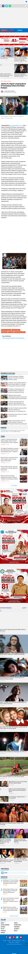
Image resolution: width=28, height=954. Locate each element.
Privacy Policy (11, 942)
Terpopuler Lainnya (14, 916)
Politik (2, 928)
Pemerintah (4, 332)
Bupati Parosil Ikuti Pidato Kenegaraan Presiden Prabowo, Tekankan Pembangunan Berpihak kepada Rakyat (10, 477)
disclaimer (17, 942)
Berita (5, 872)
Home (2, 81)
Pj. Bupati (11, 332)
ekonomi (3, 932)
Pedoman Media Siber (16, 940)
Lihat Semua (14, 485)
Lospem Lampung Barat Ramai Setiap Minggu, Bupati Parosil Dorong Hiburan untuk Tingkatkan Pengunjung (10, 441)
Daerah (16, 923)
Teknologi (3, 930)
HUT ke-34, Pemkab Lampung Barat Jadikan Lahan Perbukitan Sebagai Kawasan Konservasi (11, 899)
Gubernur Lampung (6, 330)
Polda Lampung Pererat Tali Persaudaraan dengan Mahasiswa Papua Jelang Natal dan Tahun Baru (14, 338)
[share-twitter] (6, 6)
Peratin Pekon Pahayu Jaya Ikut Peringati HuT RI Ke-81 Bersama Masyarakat (9, 468)
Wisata (15, 930)
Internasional (17, 924)
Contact (23, 940)
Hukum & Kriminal (5, 924)
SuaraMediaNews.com (16, 125)
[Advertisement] (14, 14)
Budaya (2, 923)
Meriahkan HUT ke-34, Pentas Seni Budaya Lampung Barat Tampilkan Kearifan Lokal (11, 881)
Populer (20, 30)
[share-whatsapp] (10, 6)
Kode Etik (9, 940)
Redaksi (4, 940)
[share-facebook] (3, 6)
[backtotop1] (27, 944)
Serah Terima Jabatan (20, 332)
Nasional (3, 926)
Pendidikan (16, 926)
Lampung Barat (16, 330)
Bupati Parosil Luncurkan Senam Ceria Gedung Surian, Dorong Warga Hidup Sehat (9, 459)
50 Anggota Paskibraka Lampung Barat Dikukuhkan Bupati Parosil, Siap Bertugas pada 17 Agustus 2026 (9, 450)
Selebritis (16, 928)
